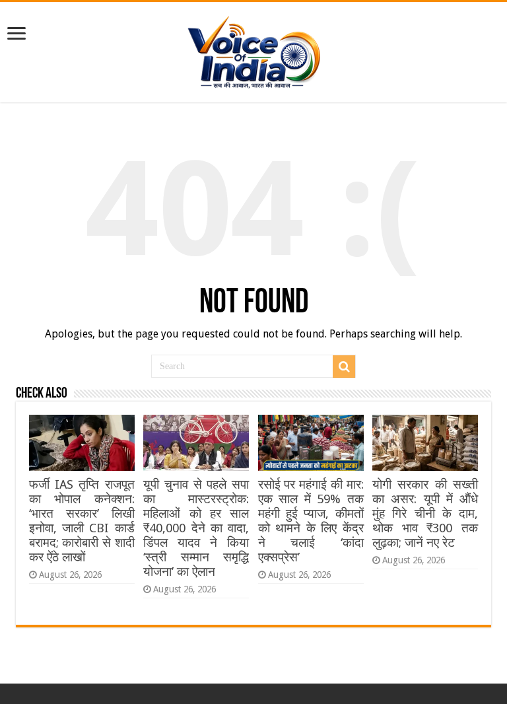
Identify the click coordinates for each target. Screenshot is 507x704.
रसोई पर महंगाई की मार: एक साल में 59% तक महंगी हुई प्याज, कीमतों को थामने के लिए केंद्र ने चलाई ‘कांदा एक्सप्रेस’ (311, 520)
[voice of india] (254, 49)
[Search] (344, 366)
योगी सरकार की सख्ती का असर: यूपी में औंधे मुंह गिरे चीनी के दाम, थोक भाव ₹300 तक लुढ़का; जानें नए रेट (425, 513)
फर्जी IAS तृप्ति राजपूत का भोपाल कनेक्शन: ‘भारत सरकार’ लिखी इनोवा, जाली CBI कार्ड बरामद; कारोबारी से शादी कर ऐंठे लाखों (82, 520)
